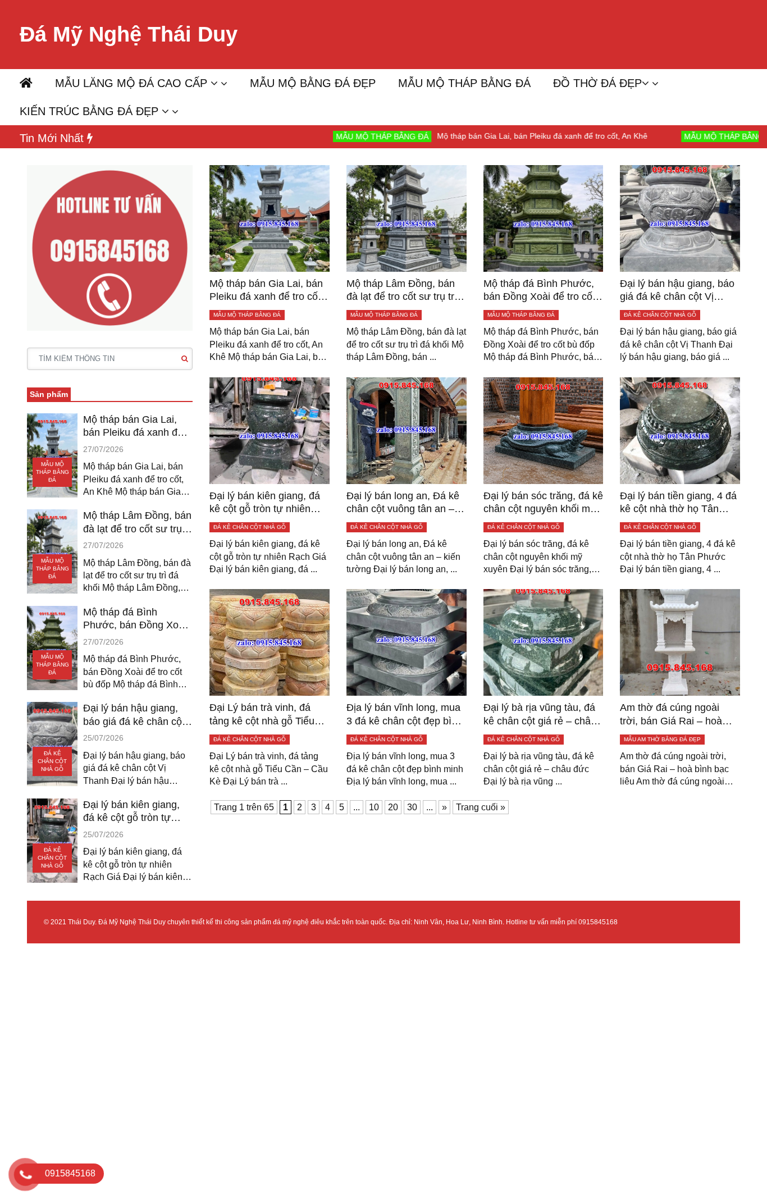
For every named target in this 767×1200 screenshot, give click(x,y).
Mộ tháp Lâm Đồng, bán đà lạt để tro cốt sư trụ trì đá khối (137, 523)
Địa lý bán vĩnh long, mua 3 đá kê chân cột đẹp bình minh (404, 715)
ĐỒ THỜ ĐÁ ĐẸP (597, 83)
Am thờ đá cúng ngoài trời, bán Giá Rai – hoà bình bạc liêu (671, 715)
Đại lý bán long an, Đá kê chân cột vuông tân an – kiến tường (402, 503)
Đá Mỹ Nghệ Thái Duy (129, 34)
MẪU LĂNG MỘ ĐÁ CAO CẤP (133, 83)
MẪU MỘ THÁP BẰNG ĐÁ (464, 83)
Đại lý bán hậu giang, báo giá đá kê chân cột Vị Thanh (134, 715)
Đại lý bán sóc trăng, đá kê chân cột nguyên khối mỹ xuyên (543, 503)
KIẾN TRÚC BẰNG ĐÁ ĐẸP (91, 111)
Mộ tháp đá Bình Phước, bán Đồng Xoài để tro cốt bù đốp (134, 619)
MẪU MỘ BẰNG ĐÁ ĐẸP (313, 83)
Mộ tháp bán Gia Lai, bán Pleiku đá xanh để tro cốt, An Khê (492, 135)
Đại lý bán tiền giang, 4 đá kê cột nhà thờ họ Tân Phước (678, 503)
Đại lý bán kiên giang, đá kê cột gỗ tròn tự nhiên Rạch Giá (131, 812)
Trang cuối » (480, 807)
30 (412, 807)
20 (393, 807)
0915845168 (598, 922)
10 (374, 807)
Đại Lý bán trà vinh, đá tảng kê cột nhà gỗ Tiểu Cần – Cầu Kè (261, 715)
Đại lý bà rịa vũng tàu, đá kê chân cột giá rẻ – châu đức (539, 715)
